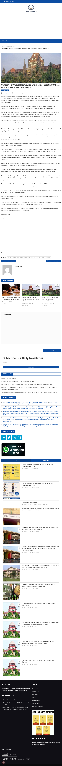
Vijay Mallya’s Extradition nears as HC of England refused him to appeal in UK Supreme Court (26, 426)
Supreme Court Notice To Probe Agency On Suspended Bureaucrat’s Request (50, 299)
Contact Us (36, 691)
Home (34, 697)
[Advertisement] (31, 26)
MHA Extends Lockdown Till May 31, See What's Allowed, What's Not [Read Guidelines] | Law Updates (28, 411)
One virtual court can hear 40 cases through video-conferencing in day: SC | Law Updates (25, 402)
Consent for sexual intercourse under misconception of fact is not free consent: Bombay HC (29, 257)
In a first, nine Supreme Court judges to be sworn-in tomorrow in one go (30, 299)
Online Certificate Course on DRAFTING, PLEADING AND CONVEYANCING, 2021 (38, 484)
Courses (5, 754)
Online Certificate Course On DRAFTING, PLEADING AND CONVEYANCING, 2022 (38, 465)
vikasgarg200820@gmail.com (41, 504)
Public (27, 759)
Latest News (5, 90)
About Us (35, 688)
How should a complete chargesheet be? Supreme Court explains (38, 661)
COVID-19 (35, 694)
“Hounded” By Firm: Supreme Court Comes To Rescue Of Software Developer (54, 261)
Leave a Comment (28, 93)
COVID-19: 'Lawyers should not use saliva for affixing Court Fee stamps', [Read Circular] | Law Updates (28, 407)
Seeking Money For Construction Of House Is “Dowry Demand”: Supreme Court (9, 261)
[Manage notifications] (3, 762)
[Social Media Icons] (3, 437)
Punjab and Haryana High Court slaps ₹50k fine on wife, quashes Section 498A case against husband (38, 642)
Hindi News (12, 754)
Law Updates (16, 93)
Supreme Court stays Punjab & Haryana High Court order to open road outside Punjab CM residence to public (40, 623)
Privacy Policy (36, 703)
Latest (16, 460)
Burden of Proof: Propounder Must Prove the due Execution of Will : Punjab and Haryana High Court (27, 384)
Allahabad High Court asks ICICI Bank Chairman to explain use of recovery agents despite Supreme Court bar (29, 392)
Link (6, 253)
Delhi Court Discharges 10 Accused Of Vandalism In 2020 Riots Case (11, 298)
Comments (45, 460)
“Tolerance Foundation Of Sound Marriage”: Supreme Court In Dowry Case (39, 604)
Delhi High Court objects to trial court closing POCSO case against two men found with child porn (39, 585)
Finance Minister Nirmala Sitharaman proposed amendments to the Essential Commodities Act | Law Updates (30, 424)
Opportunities (21, 759)
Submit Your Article (38, 706)
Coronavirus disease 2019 (9, 378)
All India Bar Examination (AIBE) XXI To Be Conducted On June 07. (19, 381)
